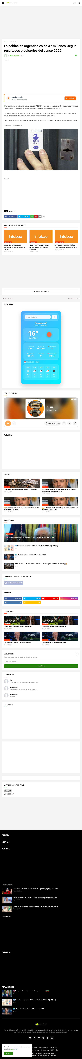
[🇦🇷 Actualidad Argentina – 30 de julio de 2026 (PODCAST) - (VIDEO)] (9, 548)
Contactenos (45, 1050)
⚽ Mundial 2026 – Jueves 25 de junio (54, 626)
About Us (34, 1047)
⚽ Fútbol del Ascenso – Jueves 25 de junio (18, 626)
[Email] (40, 216)
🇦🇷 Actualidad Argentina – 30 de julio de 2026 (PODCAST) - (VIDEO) (36, 546)
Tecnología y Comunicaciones (46, 1055)
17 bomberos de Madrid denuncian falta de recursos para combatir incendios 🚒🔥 (41, 564)
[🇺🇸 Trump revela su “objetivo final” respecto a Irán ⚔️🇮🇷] (7, 993)
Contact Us (53, 1047)
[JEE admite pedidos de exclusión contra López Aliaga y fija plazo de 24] (7, 891)
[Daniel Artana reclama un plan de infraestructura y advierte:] (7, 900)
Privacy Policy (43, 1047)
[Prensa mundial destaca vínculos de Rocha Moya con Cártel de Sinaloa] (7, 909)
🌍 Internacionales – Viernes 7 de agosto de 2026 (31, 555)
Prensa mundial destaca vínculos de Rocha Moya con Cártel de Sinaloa (35, 907)
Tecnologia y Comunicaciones (45, 1053)
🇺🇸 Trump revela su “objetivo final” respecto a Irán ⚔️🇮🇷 (31, 991)
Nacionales (12, 42)
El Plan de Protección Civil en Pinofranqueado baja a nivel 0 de (66, 246)
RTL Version (54, 1050)
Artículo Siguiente (73, 298)
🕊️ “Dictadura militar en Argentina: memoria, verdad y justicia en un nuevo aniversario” (59, 490)
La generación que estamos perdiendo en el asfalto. (20, 489)
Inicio (5, 42)
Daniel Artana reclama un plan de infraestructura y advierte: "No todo (35, 898)
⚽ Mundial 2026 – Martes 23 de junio (54, 643)
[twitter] (34, 1038)
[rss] (52, 1038)
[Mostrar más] (43, 216)
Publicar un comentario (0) (41, 291)
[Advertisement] (41, 23)
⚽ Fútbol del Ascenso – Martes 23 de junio (17, 643)
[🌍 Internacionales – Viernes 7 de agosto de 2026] (9, 557)
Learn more (14, 1049)
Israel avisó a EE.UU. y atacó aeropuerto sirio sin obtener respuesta (39, 247)
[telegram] (47, 1038)
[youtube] (38, 1038)
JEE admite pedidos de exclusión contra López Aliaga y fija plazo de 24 (35, 889)
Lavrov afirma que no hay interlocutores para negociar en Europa (14, 247)
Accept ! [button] (8, 1053)
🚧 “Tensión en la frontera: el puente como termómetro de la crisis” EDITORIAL (21, 508)
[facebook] (30, 1038)
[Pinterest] (36, 216)
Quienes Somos (34, 1050)
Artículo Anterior (8, 298)
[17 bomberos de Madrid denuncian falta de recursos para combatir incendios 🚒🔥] (9, 566)
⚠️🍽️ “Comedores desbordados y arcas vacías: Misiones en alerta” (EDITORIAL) (60, 508)
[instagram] (43, 1038)
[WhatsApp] (32, 216)
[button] (3, 3)
